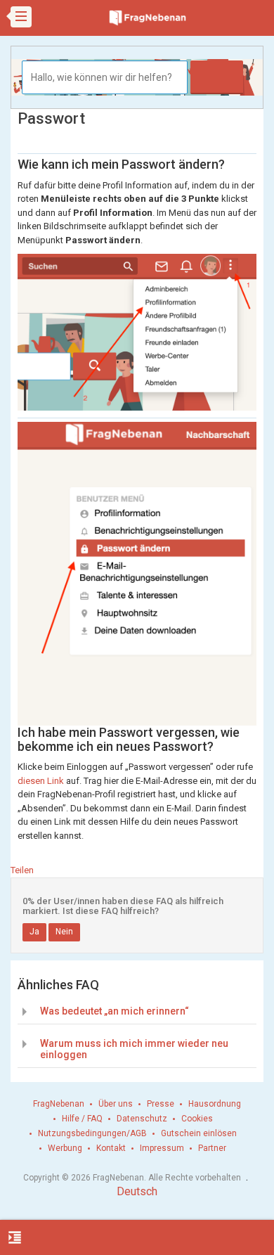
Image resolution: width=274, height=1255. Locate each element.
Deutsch (137, 1191)
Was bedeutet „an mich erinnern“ (114, 1011)
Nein (64, 932)
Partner (212, 1148)
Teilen (22, 870)
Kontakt (111, 1148)
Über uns (115, 1104)
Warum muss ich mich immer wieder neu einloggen (134, 1049)
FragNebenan (58, 1104)
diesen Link (41, 780)
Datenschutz (142, 1119)
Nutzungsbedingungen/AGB (92, 1133)
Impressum (162, 1148)
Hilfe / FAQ (82, 1119)
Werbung (65, 1148)
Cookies (197, 1119)
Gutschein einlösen (199, 1133)
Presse (160, 1104)
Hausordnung (214, 1104)
